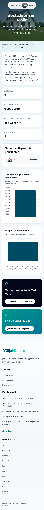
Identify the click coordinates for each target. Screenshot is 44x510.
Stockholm (6, 445)
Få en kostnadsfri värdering (19, 301)
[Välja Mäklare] (14, 350)
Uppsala (5, 461)
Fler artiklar (7, 431)
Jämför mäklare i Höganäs (18, 328)
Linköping (6, 476)
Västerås (5, 481)
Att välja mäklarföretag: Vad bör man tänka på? (20, 411)
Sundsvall (6, 471)
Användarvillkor (8, 375)
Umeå (4, 486)
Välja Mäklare (7, 44)
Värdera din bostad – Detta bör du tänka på (19, 398)
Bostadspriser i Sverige (24, 44)
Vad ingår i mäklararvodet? (12, 416)
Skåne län (6, 48)
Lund (4, 466)
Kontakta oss (7, 385)
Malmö (5, 456)
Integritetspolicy (8, 380)
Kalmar (5, 491)
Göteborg (6, 450)
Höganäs (15, 48)
